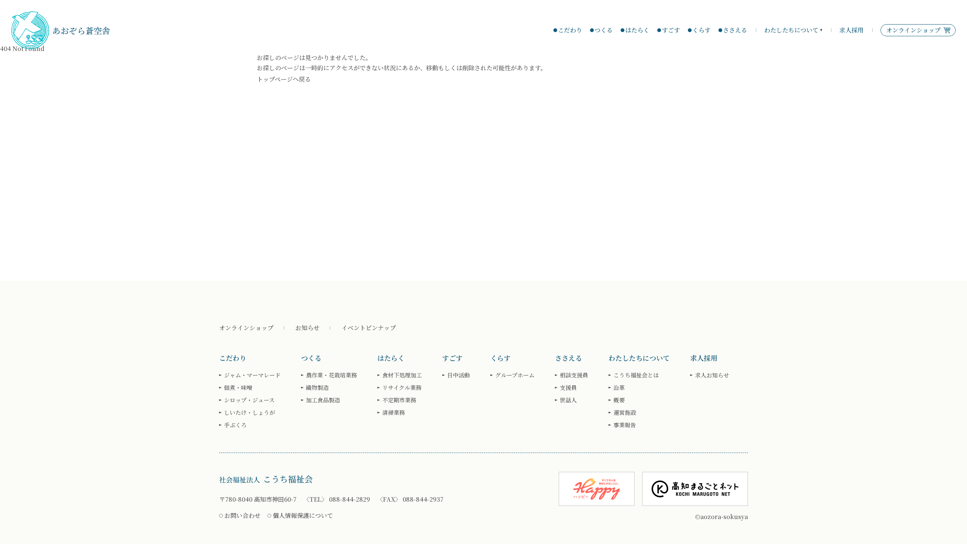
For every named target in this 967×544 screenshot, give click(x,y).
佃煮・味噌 (238, 387)
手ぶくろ (235, 425)
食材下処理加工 (402, 375)
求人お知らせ (712, 375)
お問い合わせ (242, 515)
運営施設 (624, 412)
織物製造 (317, 387)
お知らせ (307, 327)
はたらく (637, 30)
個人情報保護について (303, 515)
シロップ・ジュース (249, 400)
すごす (671, 30)
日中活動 (458, 375)
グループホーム (514, 375)
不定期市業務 (399, 400)
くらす (701, 30)
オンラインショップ (246, 327)
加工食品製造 (323, 400)
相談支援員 (574, 375)
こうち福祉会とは (636, 375)
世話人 (568, 400)
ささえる (735, 30)
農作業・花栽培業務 (331, 375)
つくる (604, 30)
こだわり (570, 30)
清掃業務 (393, 412)
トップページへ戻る (284, 79)
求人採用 (851, 30)
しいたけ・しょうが (249, 412)
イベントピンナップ (368, 327)
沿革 (619, 387)
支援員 (568, 387)
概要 (619, 400)
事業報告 (624, 425)
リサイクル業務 (402, 387)
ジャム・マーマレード (252, 375)
